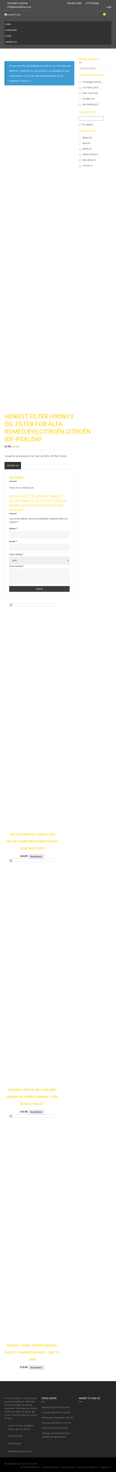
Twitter (58, 1385)
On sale (87, 124)
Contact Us (11, 42)
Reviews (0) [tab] (13, 465)
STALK (87, 165)
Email (13, 541)
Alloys (87, 137)
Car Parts (44, 456)
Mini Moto (89, 159)
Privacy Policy (67, 1467)
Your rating (16, 554)
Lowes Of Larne (29, 1463)
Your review (16, 566)
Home (8, 24)
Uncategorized (91, 81)
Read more (36, 856)
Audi (86, 143)
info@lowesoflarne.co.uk (19, 7)
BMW (86, 148)
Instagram (93, 1385)
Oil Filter (55, 456)
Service (63, 456)
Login (108, 7)
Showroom (11, 30)
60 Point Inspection (30, 1467)
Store (8, 36)
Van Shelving (90, 104)
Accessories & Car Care (27, 456)
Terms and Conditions (87, 1467)
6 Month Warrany (50, 1467)
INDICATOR (90, 154)
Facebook (22, 1385)
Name (13, 528)
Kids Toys (90, 93)
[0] (103, 16)
